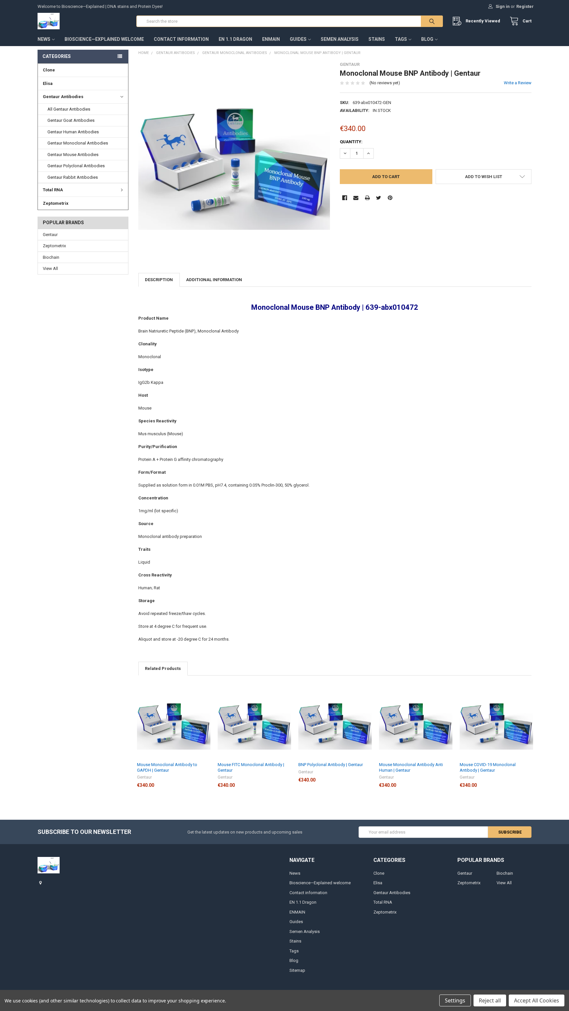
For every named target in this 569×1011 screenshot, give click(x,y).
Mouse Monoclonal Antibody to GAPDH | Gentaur (167, 767)
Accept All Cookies (536, 1000)
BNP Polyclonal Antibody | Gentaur (330, 764)
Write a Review (517, 82)
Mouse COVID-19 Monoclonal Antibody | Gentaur (488, 767)
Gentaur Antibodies (63, 96)
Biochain (51, 257)
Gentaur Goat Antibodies (71, 120)
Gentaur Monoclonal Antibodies (77, 143)
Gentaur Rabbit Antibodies (72, 177)
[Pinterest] (390, 197)
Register (525, 6)
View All (50, 268)
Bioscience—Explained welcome (104, 39)
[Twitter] (378, 197)
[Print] (367, 197)
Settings (455, 1000)
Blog (427, 39)
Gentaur (50, 234)
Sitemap (297, 970)
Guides (298, 39)
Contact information (181, 39)
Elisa (48, 83)
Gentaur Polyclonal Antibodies (76, 165)
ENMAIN (271, 39)
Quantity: (351, 141)
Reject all (490, 1000)
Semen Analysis (340, 39)
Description (159, 279)
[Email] (356, 197)
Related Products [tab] (163, 668)
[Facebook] (344, 197)
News (44, 39)
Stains (376, 39)
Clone (49, 69)
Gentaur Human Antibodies (73, 131)
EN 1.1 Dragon (235, 39)
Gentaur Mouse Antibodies (72, 154)
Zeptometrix (55, 203)
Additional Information (214, 279)
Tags (401, 39)
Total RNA (53, 189)
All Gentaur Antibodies (68, 109)
